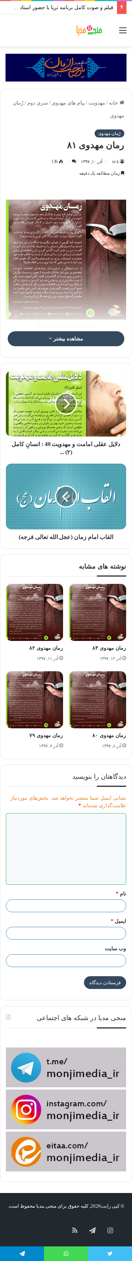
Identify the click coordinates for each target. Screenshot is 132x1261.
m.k (115, 161)
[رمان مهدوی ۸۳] (97, 612)
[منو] (122, 33)
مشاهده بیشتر (67, 338)
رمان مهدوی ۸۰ (109, 735)
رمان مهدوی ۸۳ (109, 648)
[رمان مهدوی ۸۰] (97, 699)
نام (121, 893)
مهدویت (96, 103)
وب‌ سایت (115, 948)
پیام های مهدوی (68, 103)
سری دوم (37, 103)
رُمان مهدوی (109, 133)
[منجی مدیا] (90, 30)
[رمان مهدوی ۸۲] (34, 612)
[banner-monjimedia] (66, 67)
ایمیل (118, 921)
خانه (114, 103)
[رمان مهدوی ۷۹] (34, 699)
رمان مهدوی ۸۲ (46, 648)
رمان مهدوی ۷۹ (46, 735)
